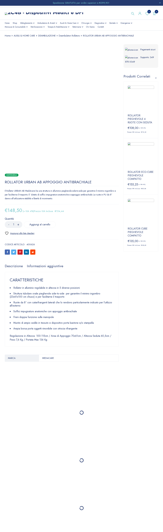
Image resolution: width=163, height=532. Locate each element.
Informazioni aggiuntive (45, 266)
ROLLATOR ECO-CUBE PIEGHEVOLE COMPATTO (140, 175)
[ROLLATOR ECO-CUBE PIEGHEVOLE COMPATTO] (141, 155)
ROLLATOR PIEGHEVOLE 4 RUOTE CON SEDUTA (140, 119)
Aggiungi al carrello (39, 224)
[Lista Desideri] (19, 233)
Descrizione (14, 266)
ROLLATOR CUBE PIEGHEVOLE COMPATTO (137, 232)
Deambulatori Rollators (69, 35)
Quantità (9, 219)
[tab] (14, 266)
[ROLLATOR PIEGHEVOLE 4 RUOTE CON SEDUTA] (141, 99)
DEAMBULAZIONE (47, 35)
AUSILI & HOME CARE (24, 35)
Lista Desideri (149, 11)
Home (8, 35)
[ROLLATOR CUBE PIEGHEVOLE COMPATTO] (141, 212)
